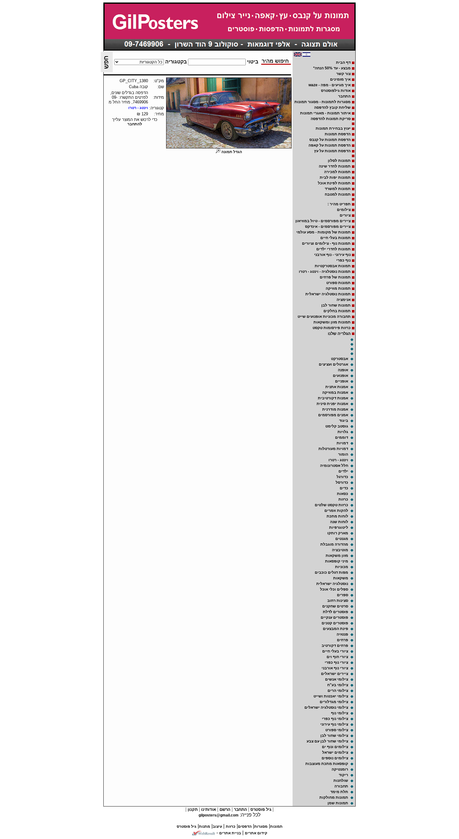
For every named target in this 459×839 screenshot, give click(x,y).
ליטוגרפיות (338, 527)
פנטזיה (342, 634)
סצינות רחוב (337, 600)
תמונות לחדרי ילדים (333, 249)
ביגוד (343, 420)
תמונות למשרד (338, 189)
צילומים (344, 209)
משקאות (340, 578)
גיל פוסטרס (260, 809)
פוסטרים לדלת (335, 612)
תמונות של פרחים (335, 277)
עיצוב (217, 826)
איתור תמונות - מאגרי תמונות (325, 113)
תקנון (192, 809)
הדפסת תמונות (338, 134)
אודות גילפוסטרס (336, 90)
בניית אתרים (230, 833)
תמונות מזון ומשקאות (332, 322)
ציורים (345, 215)
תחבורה (341, 786)
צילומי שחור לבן (334, 735)
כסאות (342, 494)
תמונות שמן (338, 803)
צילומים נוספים (335, 758)
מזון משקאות (337, 555)
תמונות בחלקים (337, 311)
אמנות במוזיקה (335, 392)
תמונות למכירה (337, 172)
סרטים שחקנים (335, 606)
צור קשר (343, 74)
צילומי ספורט (336, 730)
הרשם (224, 809)
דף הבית (343, 62)
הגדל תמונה (231, 152)
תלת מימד (339, 792)
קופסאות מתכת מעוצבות (326, 764)
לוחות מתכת (337, 516)
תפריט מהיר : (339, 204)
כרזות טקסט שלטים (331, 505)
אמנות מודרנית (335, 409)
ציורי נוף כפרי (336, 662)
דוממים (341, 437)
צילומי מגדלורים (334, 702)
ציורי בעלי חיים (335, 651)
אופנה (343, 370)
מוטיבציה (340, 550)
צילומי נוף (339, 713)
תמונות (276, 826)
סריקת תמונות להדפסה (331, 119)
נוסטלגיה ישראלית (332, 584)
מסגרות (261, 826)
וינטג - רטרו (338, 460)
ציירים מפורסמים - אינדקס (328, 226)
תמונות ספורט (338, 283)
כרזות (343, 499)
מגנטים (341, 539)
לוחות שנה (339, 522)
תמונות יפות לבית (335, 177)
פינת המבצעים (335, 629)
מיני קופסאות (336, 561)
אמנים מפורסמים (333, 415)
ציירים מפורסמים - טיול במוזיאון (323, 221)
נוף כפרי (343, 260)
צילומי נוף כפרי (335, 719)
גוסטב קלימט (336, 426)
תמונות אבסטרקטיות (333, 266)
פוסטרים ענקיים (334, 617)
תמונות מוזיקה (338, 288)
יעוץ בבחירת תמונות (333, 128)
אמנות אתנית (336, 387)
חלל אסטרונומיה (334, 465)
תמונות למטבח (338, 194)
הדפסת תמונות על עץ (332, 151)
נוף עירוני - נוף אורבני (332, 254)
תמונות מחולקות (333, 797)
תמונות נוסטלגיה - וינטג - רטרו (325, 271)
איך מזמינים (340, 79)
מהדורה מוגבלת (334, 544)
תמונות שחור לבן (336, 305)
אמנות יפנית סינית (332, 404)
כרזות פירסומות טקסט (332, 328)
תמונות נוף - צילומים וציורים (326, 243)
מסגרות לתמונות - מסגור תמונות (322, 102)
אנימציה (344, 299)
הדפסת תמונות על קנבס (330, 139)
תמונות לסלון (339, 160)
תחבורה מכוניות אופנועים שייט (324, 316)
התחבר (344, 96)
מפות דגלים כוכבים (331, 572)
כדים (344, 488)
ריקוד (343, 775)
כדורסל (342, 482)
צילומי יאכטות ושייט (330, 696)
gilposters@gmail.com (219, 815)
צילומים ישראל (335, 752)
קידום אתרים (256, 833)
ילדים (343, 471)
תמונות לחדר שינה (335, 166)
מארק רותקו (337, 533)
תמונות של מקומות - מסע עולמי (323, 232)
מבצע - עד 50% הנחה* (332, 68)
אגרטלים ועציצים (333, 364)
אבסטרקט (339, 359)
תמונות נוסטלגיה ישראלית (328, 294)
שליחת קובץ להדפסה (332, 107)
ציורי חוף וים (337, 657)
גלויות (343, 432)
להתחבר (134, 124)
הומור (343, 454)
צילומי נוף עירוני (334, 724)
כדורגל (342, 477)
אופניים (341, 381)
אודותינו (208, 809)
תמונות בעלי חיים (335, 238)
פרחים (342, 640)
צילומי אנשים (336, 679)
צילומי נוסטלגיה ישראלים (326, 707)
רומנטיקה (340, 769)
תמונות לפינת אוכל (334, 183)
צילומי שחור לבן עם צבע (327, 741)
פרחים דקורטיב (335, 645)
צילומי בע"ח (337, 685)
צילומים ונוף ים (335, 747)
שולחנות (340, 780)
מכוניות (341, 567)
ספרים (342, 595)
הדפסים (245, 826)
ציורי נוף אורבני (335, 668)
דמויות (342, 443)
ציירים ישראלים (334, 674)
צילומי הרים (338, 690)
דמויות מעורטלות (333, 449)
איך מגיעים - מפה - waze (329, 85)
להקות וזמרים (336, 510)
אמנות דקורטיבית (333, 398)
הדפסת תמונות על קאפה (329, 145)
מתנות (204, 826)
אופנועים (340, 375)
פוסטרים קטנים (335, 623)
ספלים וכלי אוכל (334, 589)
